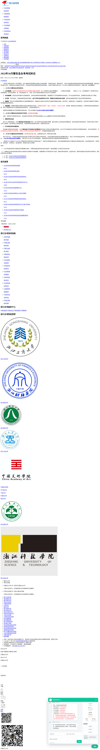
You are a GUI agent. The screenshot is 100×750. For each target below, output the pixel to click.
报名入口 (6, 226)
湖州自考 (28, 66)
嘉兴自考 (33, 66)
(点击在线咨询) (12, 41)
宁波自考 (12, 66)
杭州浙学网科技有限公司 (23, 641)
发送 (79, 741)
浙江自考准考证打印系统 (38, 62)
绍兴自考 (23, 66)
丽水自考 (55, 66)
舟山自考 (60, 66)
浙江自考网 (12, 67)
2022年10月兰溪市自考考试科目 (17, 157)
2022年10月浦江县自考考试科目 (17, 156)
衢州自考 (44, 66)
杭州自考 (7, 66)
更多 (64, 66)
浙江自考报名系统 (12, 62)
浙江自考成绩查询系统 (24, 62)
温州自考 (17, 66)
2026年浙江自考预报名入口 (52, 62)
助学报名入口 (7, 229)
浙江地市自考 (20, 67)
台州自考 (49, 66)
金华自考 (39, 66)
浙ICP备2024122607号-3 (18, 646)
